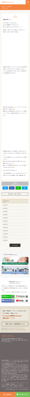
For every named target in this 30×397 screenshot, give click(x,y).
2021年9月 (5, 237)
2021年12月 (5, 227)
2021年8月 (5, 240)
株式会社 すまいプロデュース (8, 2)
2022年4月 (5, 214)
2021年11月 (5, 230)
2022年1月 (5, 224)
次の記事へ (19, 194)
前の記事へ (11, 194)
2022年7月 (5, 208)
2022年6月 (5, 211)
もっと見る (15, 245)
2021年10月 (5, 234)
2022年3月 (5, 218)
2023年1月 (5, 205)
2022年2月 (5, 221)
